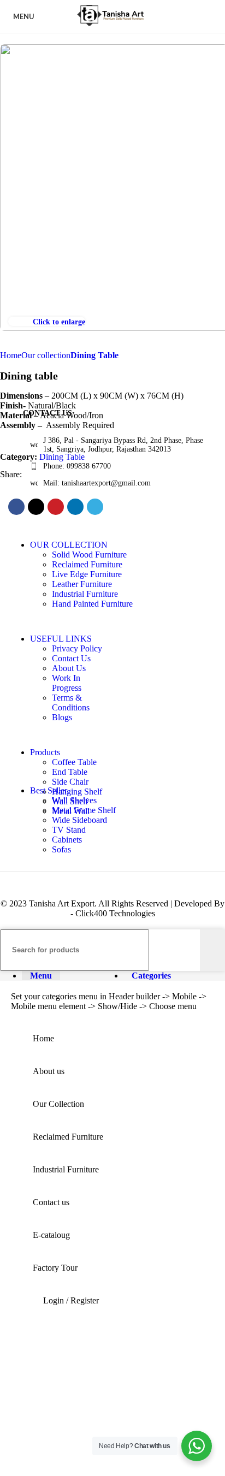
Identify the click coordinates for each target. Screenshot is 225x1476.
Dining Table (94, 355)
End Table (69, 771)
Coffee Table (74, 762)
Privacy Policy (77, 648)
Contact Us (71, 658)
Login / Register (71, 1300)
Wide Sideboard (79, 820)
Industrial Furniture (85, 593)
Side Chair (70, 781)
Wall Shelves (74, 800)
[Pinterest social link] (56, 507)
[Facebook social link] (16, 507)
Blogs (62, 717)
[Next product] (148, 356)
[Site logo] (112, 25)
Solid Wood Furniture (89, 554)
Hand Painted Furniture (92, 603)
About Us (69, 668)
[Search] (212, 950)
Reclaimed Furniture (87, 564)
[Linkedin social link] (75, 507)
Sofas (61, 849)
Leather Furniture (82, 584)
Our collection (45, 355)
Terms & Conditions (71, 702)
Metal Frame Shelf (84, 810)
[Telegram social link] (95, 507)
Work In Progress (66, 682)
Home (10, 355)
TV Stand (69, 829)
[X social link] (36, 507)
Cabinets (67, 839)
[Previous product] (126, 356)
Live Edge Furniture (87, 574)
